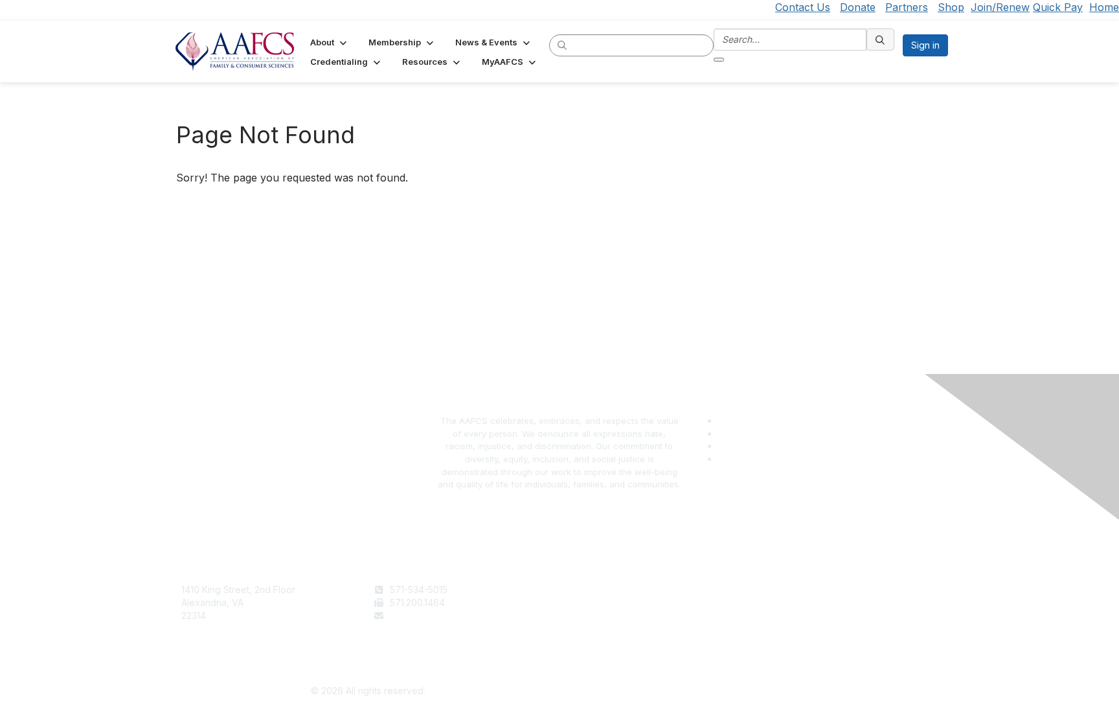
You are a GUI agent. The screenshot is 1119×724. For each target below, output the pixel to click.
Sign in (925, 45)
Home (1104, 7)
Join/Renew (1000, 7)
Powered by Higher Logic (751, 691)
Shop (951, 7)
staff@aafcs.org (423, 615)
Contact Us (802, 7)
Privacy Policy (786, 602)
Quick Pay (1058, 7)
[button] (329, 42)
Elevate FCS (590, 615)
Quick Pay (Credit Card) (616, 627)
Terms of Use (785, 589)
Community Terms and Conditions (827, 615)
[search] (562, 44)
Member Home (596, 640)
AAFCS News (592, 602)
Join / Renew (593, 589)
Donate (858, 7)
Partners (906, 7)
